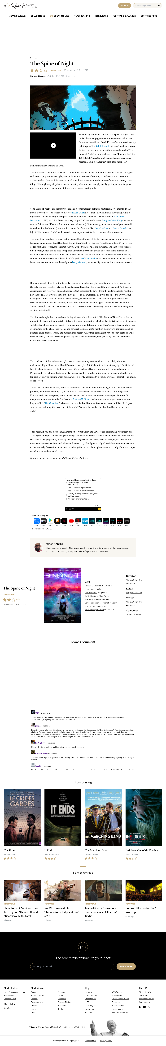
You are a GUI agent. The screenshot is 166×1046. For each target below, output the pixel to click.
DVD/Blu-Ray (117, 992)
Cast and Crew (10, 999)
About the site (145, 992)
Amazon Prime (37, 995)
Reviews (33, 58)
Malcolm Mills (90, 606)
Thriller (60, 1009)
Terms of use (90, 1041)
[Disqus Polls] (83, 678)
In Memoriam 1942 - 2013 (74, 1027)
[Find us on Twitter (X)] (149, 1007)
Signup (124, 6)
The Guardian (51, 403)
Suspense (62, 1005)
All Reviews (8, 995)
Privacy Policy (106, 1041)
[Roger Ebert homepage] (20, 6)
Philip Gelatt (78, 212)
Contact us (143, 995)
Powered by (37, 529)
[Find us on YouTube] (144, 1007)
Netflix (61, 995)
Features (115, 1002)
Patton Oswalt (120, 228)
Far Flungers (90, 1005)
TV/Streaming (82, 16)
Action (33, 992)
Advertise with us (146, 999)
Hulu (33, 1012)
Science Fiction (64, 1002)
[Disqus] (83, 739)
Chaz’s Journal (91, 995)
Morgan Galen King (112, 220)
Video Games (117, 995)
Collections (38, 16)
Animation (56, 70)
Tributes (88, 1012)
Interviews (101, 16)
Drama (34, 1005)
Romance (62, 999)
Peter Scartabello (133, 614)
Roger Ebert (117, 1009)
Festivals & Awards (124, 16)
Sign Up (7, 1008)
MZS (87, 1002)
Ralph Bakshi (102, 146)
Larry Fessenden (92, 603)
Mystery (61, 992)
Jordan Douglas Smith (94, 610)
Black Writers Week (120, 999)
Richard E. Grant (81, 399)
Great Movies (61, 16)
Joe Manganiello (88, 258)
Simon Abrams (37, 76)
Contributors (149, 16)
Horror (33, 1009)
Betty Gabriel (79, 262)
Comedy (34, 999)
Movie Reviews (17, 16)
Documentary (37, 1002)
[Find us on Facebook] (140, 1007)
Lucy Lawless (101, 228)
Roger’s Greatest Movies (14, 992)
